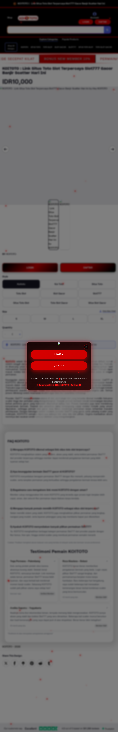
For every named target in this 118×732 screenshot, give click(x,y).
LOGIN (59, 354)
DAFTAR (59, 365)
